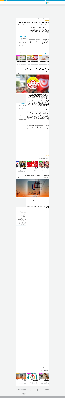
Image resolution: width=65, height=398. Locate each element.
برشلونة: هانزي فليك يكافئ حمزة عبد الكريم (44, 167)
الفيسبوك (31, 390)
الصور (42, 390)
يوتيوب (31, 392)
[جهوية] (21, 57)
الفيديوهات (42, 389)
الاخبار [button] (41, 2)
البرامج (37, 391)
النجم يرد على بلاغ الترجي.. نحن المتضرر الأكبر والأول (33, 167)
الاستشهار (48, 390)
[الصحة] (44, 57)
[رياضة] (32, 163)
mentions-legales (47, 389)
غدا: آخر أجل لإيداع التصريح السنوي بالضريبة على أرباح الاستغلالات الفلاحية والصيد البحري (21, 51)
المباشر (37, 389)
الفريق (37, 390)
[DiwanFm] (47, 3)
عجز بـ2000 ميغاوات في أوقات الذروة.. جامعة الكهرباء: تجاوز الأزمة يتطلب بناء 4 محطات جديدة (22, 118)
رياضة (38, 2)
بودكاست (35, 2)
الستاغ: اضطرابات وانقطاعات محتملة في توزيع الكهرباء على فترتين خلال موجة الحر (21, 46)
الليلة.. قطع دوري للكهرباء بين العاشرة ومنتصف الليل (21, 379)
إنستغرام (31, 391)
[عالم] (21, 163)
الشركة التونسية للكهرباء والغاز (44, 370)
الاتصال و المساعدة (47, 391)
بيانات (33, 2)
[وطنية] (32, 57)
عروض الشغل (47, 392)
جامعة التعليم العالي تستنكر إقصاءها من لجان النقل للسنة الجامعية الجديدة (22, 39)
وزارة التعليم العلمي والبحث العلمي (43, 158)
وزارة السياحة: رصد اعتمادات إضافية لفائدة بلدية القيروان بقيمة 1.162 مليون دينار (21, 61)
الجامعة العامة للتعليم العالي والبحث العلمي (42, 156)
